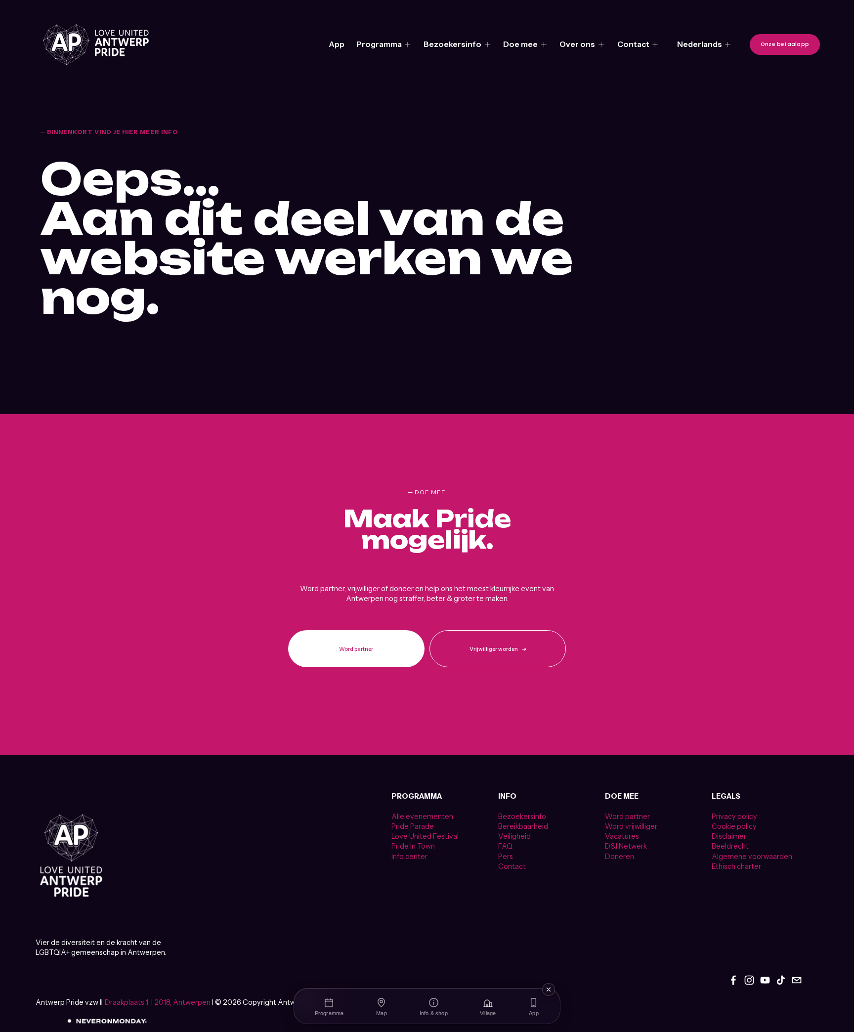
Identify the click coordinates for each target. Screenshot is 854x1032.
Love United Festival (425, 836)
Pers (505, 856)
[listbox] (704, 44)
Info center (409, 856)
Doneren (619, 856)
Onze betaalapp (785, 44)
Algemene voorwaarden (752, 856)
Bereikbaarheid (523, 826)
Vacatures (622, 836)
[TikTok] (781, 980)
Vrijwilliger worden (494, 648)
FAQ (505, 846)
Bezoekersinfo (522, 816)
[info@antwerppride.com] (797, 980)
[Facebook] (733, 980)
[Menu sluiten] (548, 989)
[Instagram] (749, 980)
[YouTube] (765, 980)
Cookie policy (734, 826)
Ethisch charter (736, 866)
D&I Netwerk (626, 846)
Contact (512, 866)
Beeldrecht (730, 846)
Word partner (356, 648)
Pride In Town (413, 846)
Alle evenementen (422, 816)
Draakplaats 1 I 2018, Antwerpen (158, 1002)
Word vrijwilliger (631, 826)
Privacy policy (734, 816)
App (336, 44)
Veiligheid (514, 836)
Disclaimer (729, 836)
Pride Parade (412, 826)
